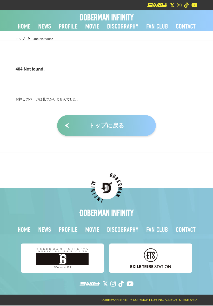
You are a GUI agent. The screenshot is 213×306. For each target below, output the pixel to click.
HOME (24, 26)
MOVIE (92, 26)
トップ (20, 39)
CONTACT (186, 26)
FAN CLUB (157, 26)
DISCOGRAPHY (122, 26)
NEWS (44, 26)
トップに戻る (106, 125)
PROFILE (68, 26)
